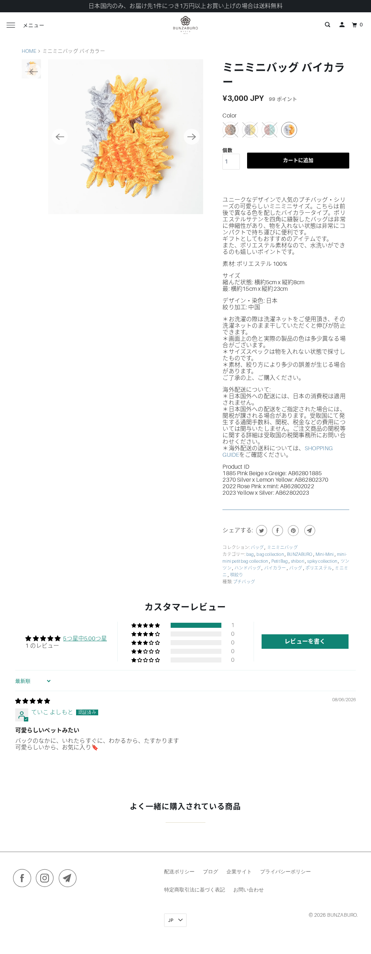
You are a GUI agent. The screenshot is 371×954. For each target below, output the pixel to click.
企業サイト (239, 871)
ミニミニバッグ (282, 547)
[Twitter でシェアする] (260, 530)
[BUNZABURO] (185, 25)
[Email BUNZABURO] (69, 880)
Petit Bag (280, 561)
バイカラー (275, 568)
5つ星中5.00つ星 (85, 638)
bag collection (270, 554)
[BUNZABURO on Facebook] (24, 880)
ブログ (210, 871)
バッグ (258, 547)
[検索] (327, 25)
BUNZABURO (300, 554)
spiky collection (322, 561)
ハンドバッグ (248, 568)
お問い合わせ (248, 889)
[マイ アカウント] (342, 25)
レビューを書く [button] (304, 641)
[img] (32, 701)
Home (29, 51)
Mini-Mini (325, 554)
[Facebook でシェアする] (276, 530)
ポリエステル (319, 568)
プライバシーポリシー (285, 871)
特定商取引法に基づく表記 (194, 889)
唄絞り (236, 575)
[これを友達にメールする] (309, 530)
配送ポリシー (179, 871)
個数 (227, 150)
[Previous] (60, 137)
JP (171, 920)
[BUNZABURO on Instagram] (47, 880)
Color (229, 115)
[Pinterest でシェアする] (292, 530)
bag (250, 554)
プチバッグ (244, 581)
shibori (298, 561)
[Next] (192, 137)
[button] (146, 625)
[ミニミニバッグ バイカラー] (125, 136)
